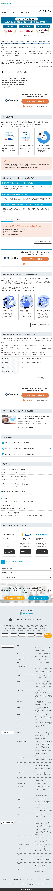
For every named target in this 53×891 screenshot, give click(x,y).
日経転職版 (47, 648)
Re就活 (42, 648)
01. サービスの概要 (6, 76)
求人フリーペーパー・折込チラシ (23, 844)
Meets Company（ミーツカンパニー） (42, 746)
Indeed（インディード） (40, 663)
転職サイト (19, 645)
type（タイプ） (41, 647)
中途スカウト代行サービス (44, 692)
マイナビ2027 (45, 732)
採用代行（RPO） (20, 690)
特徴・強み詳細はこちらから (42, 241)
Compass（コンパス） (40, 714)
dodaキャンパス (38, 767)
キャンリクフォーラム (46, 750)
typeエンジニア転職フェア (40, 654)
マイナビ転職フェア (39, 653)
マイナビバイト (44, 823)
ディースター (38, 844)
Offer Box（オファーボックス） (43, 765)
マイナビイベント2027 (40, 741)
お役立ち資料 (39, 634)
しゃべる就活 (37, 752)
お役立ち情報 (31, 634)
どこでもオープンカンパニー (41, 814)
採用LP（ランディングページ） (43, 704)
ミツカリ (39, 719)
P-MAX (37, 675)
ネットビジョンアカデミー (41, 681)
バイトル (37, 822)
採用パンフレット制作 (42, 702)
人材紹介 (18, 681)
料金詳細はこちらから (44, 378)
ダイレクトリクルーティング (22, 666)
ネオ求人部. (42, 708)
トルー (42, 711)
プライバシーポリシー (28, 879)
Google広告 (41, 675)
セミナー (22, 634)
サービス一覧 (5, 634)
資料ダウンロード (39, 598)
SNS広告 (18, 675)
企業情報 (5, 879)
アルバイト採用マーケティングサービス (43, 869)
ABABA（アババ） (41, 768)
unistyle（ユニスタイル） (43, 734)
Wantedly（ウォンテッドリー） (41, 672)
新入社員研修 (43, 783)
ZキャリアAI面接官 (39, 722)
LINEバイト (37, 823)
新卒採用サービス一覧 (7, 572)
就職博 (41, 747)
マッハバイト (42, 822)
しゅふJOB (48, 822)
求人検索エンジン (20, 659)
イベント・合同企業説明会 (22, 741)
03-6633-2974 (21, 619)
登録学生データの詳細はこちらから (41, 324)
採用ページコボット (39, 859)
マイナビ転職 (38, 645)
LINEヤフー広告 (48, 675)
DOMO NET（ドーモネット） (43, 832)
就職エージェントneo (40, 779)
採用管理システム (20, 707)
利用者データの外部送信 (44, 879)
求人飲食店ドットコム (41, 650)
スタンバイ (44, 659)
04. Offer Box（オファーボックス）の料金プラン (13, 82)
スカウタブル (42, 816)
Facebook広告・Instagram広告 (41, 677)
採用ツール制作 (20, 701)
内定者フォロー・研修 (21, 783)
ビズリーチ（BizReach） (43, 668)
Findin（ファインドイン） (40, 865)
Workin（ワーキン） (42, 831)
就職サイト (19, 732)
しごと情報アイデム (43, 846)
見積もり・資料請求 (36, 101)
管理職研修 (38, 783)
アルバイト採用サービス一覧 (8, 577)
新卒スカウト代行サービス (44, 787)
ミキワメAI (43, 716)
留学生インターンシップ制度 (41, 758)
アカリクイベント (44, 753)
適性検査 (18, 714)
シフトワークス (45, 826)
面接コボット (47, 863)
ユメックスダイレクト (44, 829)
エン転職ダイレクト (44, 669)
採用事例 (13, 634)
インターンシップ (20, 757)
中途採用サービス (7, 646)
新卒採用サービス (7, 732)
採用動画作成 (38, 701)
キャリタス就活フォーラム (44, 743)
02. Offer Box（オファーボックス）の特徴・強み (13, 78)
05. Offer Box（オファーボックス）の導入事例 (13, 84)
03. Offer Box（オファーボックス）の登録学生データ (14, 80)
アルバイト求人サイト (21, 822)
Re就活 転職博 (44, 656)
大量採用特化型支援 (39, 690)
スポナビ (37, 747)
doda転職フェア (47, 653)
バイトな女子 (47, 647)
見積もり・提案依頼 (15, 598)
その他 (18, 722)
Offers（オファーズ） (40, 666)
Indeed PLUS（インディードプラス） (43, 662)
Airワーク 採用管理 (41, 710)
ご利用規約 (15, 879)
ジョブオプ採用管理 (39, 707)
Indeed (18, 662)
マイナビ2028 (38, 732)
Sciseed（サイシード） (46, 752)
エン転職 (43, 645)
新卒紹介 (18, 778)
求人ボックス (38, 659)
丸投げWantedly (43, 695)
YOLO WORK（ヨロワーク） (44, 725)
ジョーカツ (37, 753)
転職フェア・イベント (21, 653)
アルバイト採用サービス (7, 822)
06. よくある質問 (6, 87)
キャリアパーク (40, 780)
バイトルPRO (47, 825)
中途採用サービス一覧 (7, 568)
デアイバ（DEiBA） (47, 744)
